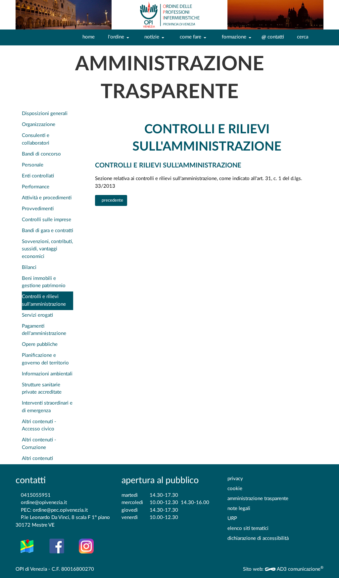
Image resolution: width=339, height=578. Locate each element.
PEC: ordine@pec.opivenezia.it (54, 510)
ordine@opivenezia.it (44, 502)
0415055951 (36, 495)
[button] (117, 37)
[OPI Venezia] (169, 15)
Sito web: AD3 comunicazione (283, 569)
